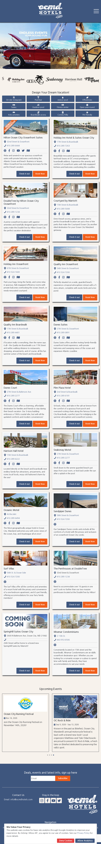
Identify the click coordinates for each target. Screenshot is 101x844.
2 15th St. (61, 636)
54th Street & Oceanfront (68, 268)
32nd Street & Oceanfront (18, 142)
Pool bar (38, 100)
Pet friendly (87, 115)
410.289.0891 (63, 332)
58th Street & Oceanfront (68, 515)
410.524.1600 (13, 272)
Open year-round (87, 107)
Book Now (40, 174)
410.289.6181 (63, 396)
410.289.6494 (13, 518)
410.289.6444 (13, 146)
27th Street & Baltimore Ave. (19, 392)
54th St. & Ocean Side (16, 573)
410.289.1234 (13, 212)
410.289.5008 (63, 209)
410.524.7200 (63, 272)
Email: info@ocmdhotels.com (18, 799)
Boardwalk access (38, 115)
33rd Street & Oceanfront (18, 208)
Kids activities (14, 115)
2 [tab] (49, 754)
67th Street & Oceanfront (18, 268)
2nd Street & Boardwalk (67, 392)
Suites (13, 107)
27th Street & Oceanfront (68, 329)
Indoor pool (63, 100)
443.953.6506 (63, 640)
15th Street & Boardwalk (67, 205)
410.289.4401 (13, 332)
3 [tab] (51, 754)
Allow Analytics (85, 841)
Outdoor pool (38, 107)
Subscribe (62, 778)
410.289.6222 (13, 459)
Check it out (24, 174)
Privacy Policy (83, 833)
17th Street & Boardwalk (67, 142)
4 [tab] (53, 754)
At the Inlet (11, 514)
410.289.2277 (13, 396)
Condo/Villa (63, 115)
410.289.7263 (63, 146)
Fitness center (63, 107)
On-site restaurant (13, 100)
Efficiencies (87, 100)
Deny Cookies (65, 841)
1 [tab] (47, 754)
